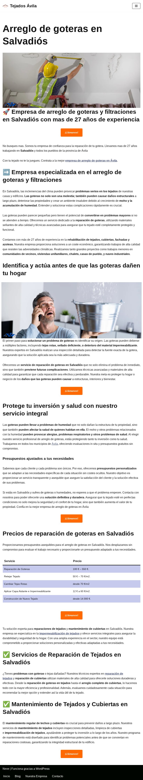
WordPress (43, 768)
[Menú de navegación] (136, 6)
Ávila (55, 443)
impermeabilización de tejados (59, 633)
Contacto (57, 776)
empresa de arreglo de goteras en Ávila (91, 160)
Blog (18, 776)
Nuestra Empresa (36, 776)
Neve (6, 768)
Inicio (6, 776)
